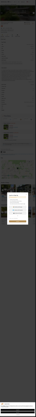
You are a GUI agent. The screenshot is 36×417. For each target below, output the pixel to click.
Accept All (17, 409)
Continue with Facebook (18, 210)
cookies (4, 405)
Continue (17, 221)
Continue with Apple (18, 213)
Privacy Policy (6, 406)
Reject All (17, 412)
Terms (2, 406)
